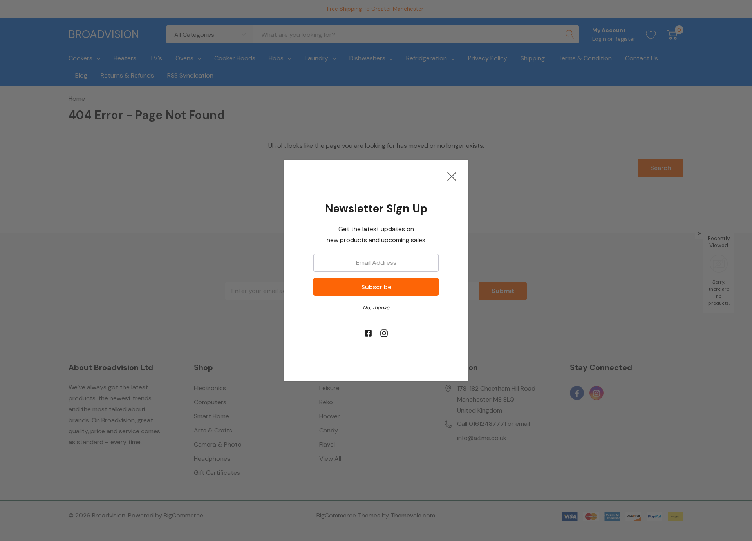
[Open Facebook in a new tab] (368, 333)
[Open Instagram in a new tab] (384, 333)
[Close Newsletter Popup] (451, 176)
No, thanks (376, 307)
